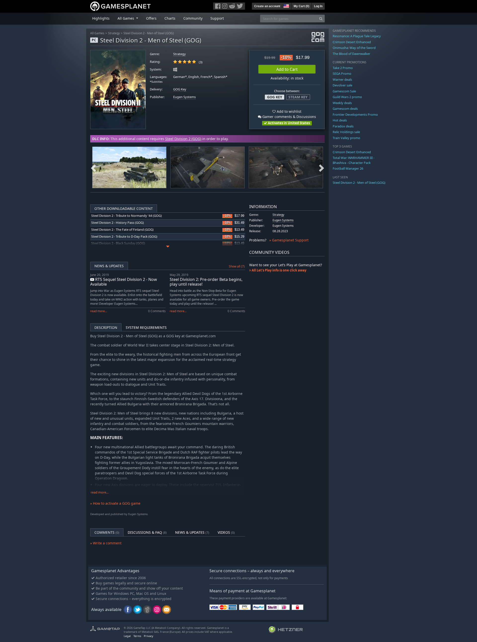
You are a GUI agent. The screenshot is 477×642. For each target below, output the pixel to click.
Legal (127, 636)
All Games (97, 33)
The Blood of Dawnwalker (351, 53)
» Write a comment (105, 543)
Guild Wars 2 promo (347, 97)
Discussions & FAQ (147, 532)
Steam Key (298, 97)
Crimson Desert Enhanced (352, 42)
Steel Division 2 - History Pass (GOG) (117, 223)
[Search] (321, 18)
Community (192, 18)
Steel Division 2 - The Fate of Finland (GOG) (122, 229)
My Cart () (301, 6)
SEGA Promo (342, 73)
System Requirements (146, 327)
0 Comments (157, 311)
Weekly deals (342, 103)
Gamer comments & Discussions (288, 116)
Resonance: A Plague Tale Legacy (357, 36)
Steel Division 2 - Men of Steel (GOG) (148, 33)
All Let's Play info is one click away (278, 270)
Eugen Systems (184, 97)
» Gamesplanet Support (289, 240)
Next (321, 167)
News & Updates (109, 266)
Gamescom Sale (344, 91)
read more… (100, 492)
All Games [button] (126, 18)
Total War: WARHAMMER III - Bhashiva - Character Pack (353, 160)
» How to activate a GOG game (115, 503)
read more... (98, 311)
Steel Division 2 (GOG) (183, 138)
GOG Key (179, 89)
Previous (93, 167)
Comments (106, 532)
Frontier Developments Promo (355, 114)
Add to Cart (287, 69)
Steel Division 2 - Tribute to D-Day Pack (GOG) (124, 236)
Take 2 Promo (343, 68)
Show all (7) (237, 266)
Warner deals (342, 79)
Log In (318, 6)
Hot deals (340, 120)
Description (105, 327)
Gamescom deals (345, 108)
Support (217, 18)
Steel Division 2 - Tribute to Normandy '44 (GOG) (126, 216)
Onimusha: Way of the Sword (354, 47)
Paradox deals (343, 126)
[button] (285, 5)
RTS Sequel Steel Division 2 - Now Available (123, 282)
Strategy (114, 33)
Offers (151, 18)
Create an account (267, 6)
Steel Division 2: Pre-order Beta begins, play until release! (206, 282)
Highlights (101, 18)
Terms (137, 636)
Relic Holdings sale (346, 132)
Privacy (148, 636)
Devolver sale (342, 85)
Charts (169, 18)
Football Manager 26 (348, 168)
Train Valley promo (346, 138)
